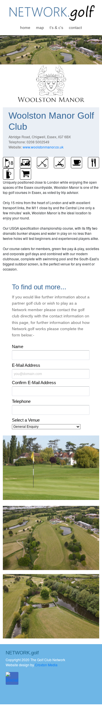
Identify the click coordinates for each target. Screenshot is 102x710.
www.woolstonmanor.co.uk (43, 146)
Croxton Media (46, 664)
